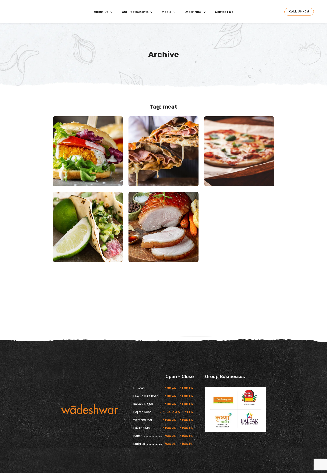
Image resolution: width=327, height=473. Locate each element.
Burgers (88, 180)
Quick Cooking (88, 227)
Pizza (163, 180)
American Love (163, 227)
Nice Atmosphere (239, 151)
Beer (163, 256)
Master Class (163, 151)
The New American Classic (88, 151)
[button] (299, 12)
